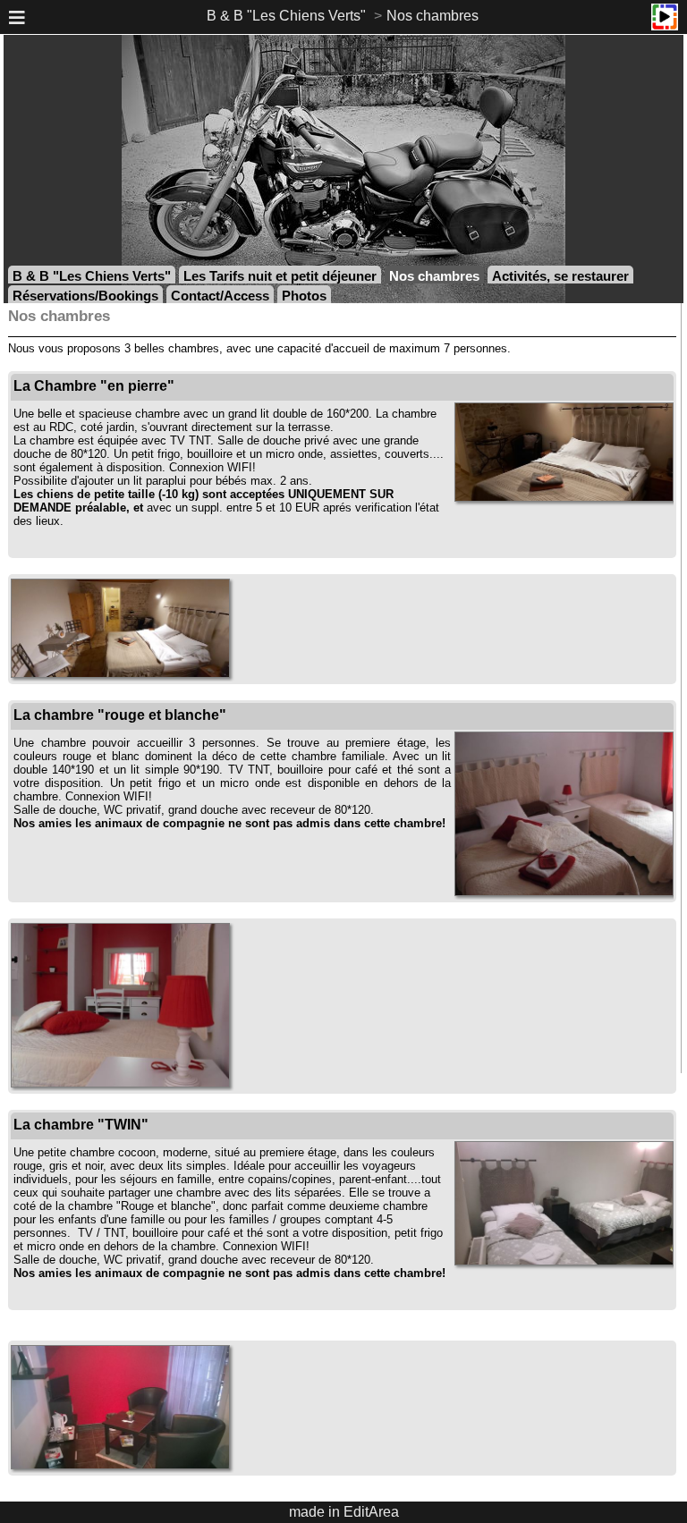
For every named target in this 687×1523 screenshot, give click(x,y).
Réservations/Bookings (85, 295)
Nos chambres (432, 15)
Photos (304, 295)
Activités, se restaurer (560, 275)
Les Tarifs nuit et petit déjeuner (280, 275)
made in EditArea (344, 1511)
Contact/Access (220, 295)
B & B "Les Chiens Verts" (286, 15)
